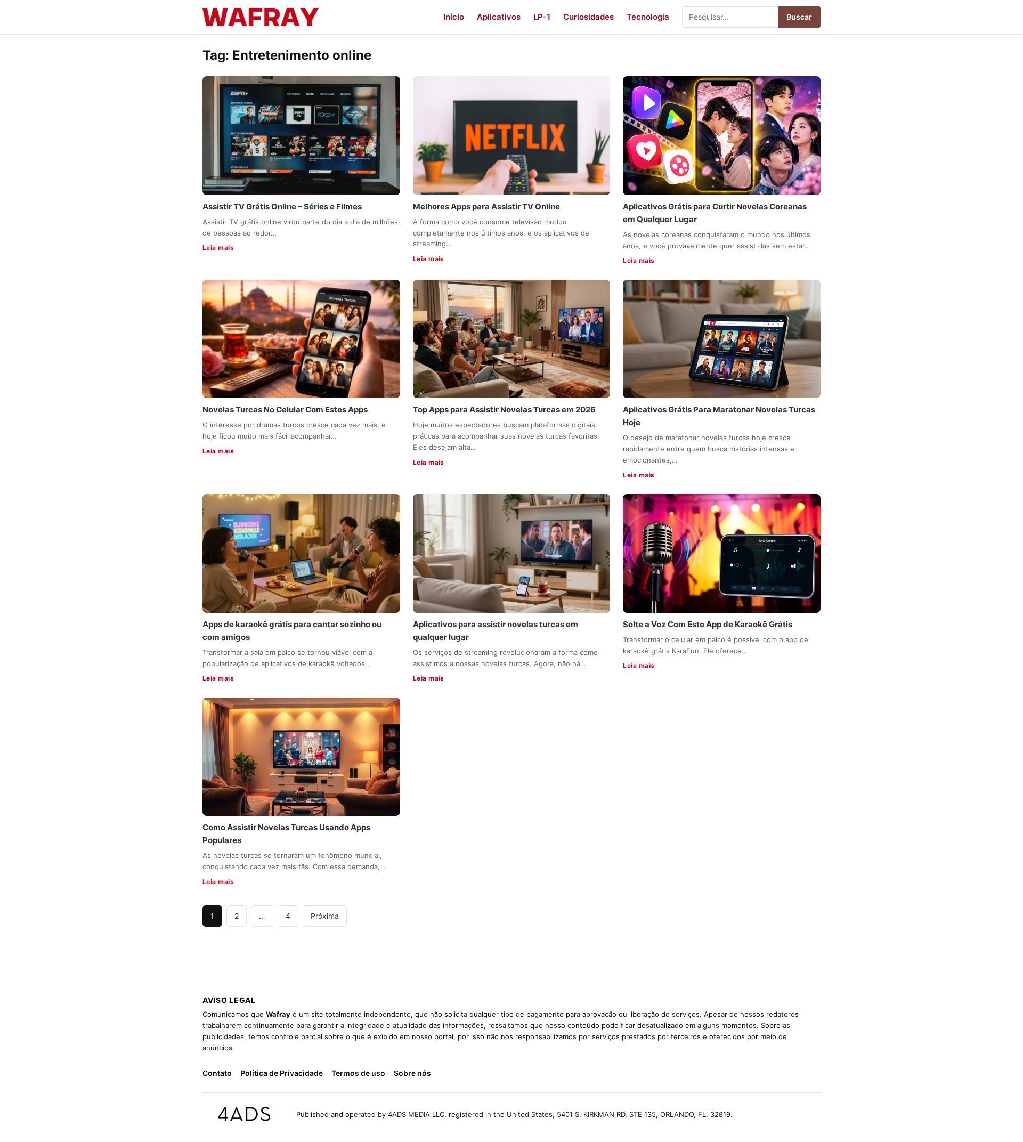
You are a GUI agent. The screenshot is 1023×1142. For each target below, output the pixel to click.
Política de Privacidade (281, 1073)
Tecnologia (648, 17)
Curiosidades (588, 17)
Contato (217, 1073)
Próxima (325, 915)
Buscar (799, 16)
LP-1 (541, 17)
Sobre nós (412, 1073)
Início (453, 17)
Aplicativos (499, 17)
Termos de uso (358, 1073)
